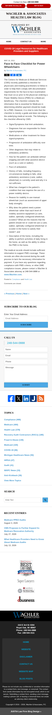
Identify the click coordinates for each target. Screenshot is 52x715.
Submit (26, 385)
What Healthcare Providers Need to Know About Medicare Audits (24, 541)
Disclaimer (26, 657)
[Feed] (40, 398)
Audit (9, 465)
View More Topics (12, 480)
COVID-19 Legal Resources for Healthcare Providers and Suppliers (26, 49)
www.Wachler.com (13, 274)
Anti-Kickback (13, 475)
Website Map (26, 671)
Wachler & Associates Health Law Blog (26, 29)
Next (26, 294)
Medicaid (11, 445)
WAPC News (12, 470)
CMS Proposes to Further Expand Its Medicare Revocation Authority (21, 529)
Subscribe (26, 325)
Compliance (16, 279)
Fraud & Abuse (14, 440)
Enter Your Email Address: (16, 314)
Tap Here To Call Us (13, 6)
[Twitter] (18, 398)
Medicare (11, 425)
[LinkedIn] (26, 398)
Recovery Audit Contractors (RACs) (24, 435)
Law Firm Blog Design (25, 711)
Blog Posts (26, 679)
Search (45, 500)
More (43, 42)
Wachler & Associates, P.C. (36, 704)
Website (26, 649)
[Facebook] (11, 398)
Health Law (28, 279)
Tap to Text (38, 6)
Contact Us (25, 42)
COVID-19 (11, 450)
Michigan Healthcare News (19, 455)
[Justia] (33, 398)
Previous (9, 294)
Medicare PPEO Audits (15, 520)
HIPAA (9, 460)
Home (8, 42)
